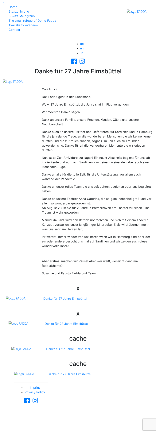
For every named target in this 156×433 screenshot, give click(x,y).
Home (13, 7)
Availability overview (23, 25)
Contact (14, 30)
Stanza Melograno (22, 16)
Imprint (35, 387)
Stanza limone (19, 11)
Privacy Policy (35, 392)
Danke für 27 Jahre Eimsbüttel (65, 298)
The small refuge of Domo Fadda (32, 20)
